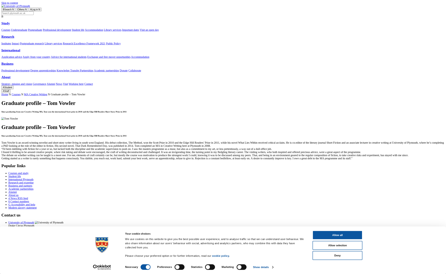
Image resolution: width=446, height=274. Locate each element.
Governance (39, 83)
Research (7, 37)
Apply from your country (36, 56)
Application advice (11, 56)
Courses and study (18, 173)
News (59, 83)
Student (7, 87)
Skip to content (9, 2)
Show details (261, 267)
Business (7, 64)
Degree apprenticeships (43, 70)
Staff (6, 91)
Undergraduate (19, 29)
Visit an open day (149, 29)
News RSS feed (18, 198)
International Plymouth (20, 179)
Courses (5, 29)
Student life (78, 29)
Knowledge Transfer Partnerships (75, 70)
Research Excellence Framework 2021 (84, 43)
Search (8, 9)
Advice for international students (69, 56)
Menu (22, 9)
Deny (337, 255)
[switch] (179, 267)
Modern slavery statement (22, 207)
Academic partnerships (106, 70)
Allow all (337, 235)
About (5, 77)
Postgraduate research (32, 43)
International (10, 50)
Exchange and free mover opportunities (108, 56)
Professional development (57, 29)
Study (5, 23)
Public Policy (113, 43)
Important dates (130, 29)
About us (13, 195)
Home (4, 94)
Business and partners (20, 185)
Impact (15, 43)
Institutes (6, 43)
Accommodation (94, 29)
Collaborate (134, 70)
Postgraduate (35, 29)
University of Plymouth (21, 222)
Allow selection (337, 245)
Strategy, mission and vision (16, 83)
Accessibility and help (21, 204)
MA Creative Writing (35, 94)
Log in (35, 9)
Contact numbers (18, 201)
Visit (65, 83)
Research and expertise (21, 182)
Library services (112, 29)
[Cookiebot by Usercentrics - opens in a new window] (102, 267)
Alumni (51, 83)
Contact (88, 83)
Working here (76, 83)
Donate (124, 70)
